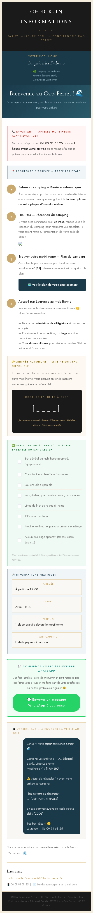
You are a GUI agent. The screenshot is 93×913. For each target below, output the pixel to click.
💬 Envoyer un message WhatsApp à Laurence (46, 702)
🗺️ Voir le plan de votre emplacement (52, 284)
